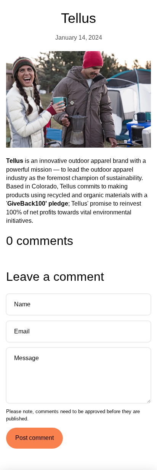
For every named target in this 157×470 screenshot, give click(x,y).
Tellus (14, 161)
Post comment (34, 438)
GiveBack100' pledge (37, 203)
